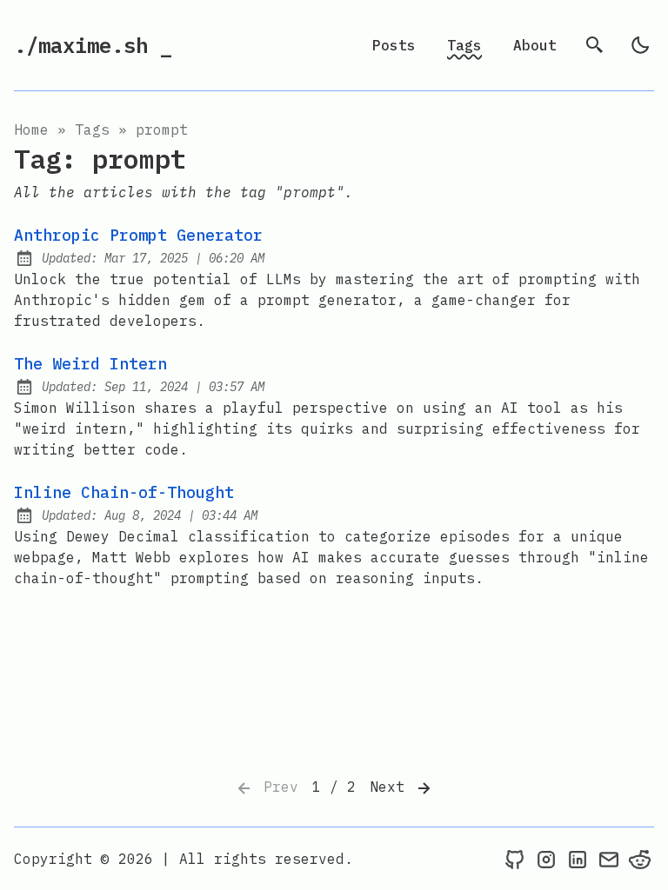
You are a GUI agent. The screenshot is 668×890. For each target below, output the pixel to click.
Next (391, 786)
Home (31, 129)
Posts (394, 45)
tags (92, 129)
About (535, 45)
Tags (464, 45)
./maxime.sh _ (93, 45)
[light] (640, 45)
